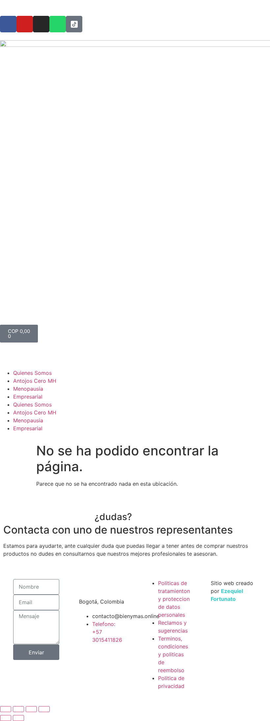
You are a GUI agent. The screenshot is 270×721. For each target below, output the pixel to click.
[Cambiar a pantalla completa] (18, 709)
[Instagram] (41, 24)
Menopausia (28, 388)
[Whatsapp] (57, 24)
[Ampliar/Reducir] (5, 709)
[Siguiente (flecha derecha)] (18, 718)
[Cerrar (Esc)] (44, 709)
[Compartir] (31, 709)
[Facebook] (8, 24)
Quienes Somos (32, 373)
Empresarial (27, 396)
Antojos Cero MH (34, 380)
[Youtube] (24, 24)
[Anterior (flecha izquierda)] (5, 718)
